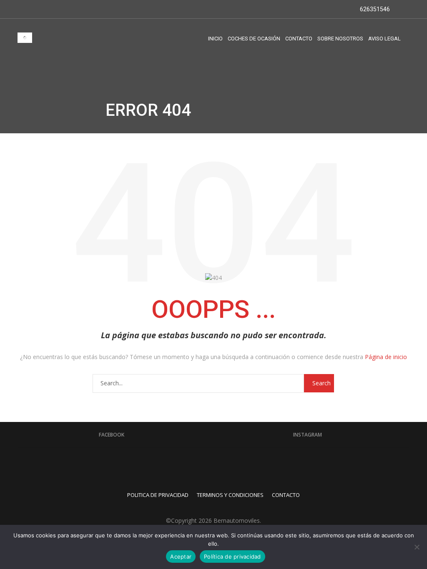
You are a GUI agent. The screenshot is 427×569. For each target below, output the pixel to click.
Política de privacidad (232, 556)
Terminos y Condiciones (230, 495)
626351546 (374, 9)
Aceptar (180, 556)
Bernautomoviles (237, 520)
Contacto (286, 495)
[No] (416, 547)
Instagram (307, 434)
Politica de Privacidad (157, 495)
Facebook (111, 434)
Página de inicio (386, 357)
